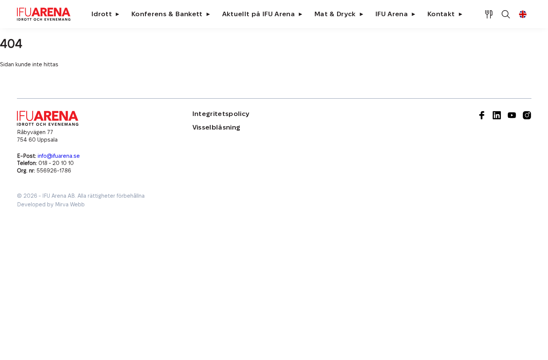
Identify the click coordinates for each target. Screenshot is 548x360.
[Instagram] (526, 142)
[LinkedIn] (496, 142)
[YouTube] (511, 142)
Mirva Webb (70, 205)
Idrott (102, 14)
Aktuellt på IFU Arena (258, 14)
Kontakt (441, 14)
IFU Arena (392, 14)
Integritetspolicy (221, 114)
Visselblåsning (216, 127)
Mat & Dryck (335, 14)
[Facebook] (481, 142)
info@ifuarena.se (59, 156)
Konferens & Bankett (167, 14)
